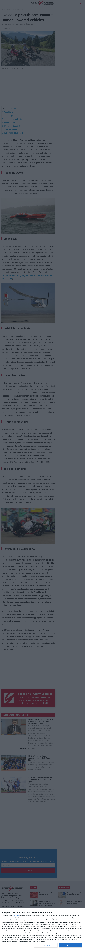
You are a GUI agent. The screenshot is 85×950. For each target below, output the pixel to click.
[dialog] (42, 929)
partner (16, 915)
